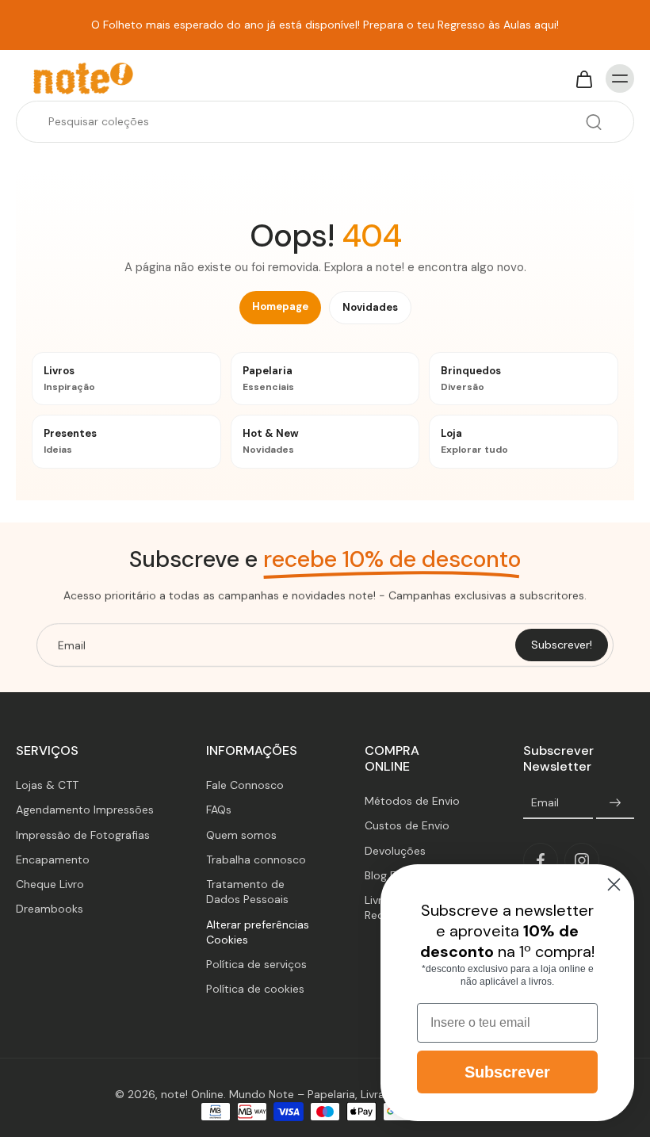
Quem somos (241, 835)
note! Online (192, 1094)
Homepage (280, 306)
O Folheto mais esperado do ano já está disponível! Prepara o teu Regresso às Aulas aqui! (325, 24)
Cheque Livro (50, 884)
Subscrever (507, 1072)
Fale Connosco (245, 785)
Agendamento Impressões (85, 810)
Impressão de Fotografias (83, 835)
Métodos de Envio (412, 801)
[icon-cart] (583, 78)
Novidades (370, 307)
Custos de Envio (407, 826)
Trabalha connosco (256, 859)
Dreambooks (49, 909)
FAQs (218, 810)
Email (545, 803)
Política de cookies (255, 989)
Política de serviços (256, 964)
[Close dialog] (614, 884)
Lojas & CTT (47, 785)
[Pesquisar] (594, 122)
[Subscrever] (615, 804)
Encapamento (53, 859)
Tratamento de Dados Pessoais (247, 891)
